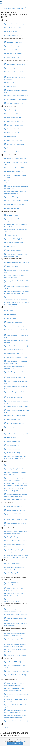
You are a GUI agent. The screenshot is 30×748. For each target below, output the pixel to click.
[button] (1, 1)
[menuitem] (1, 3)
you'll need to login (21, 741)
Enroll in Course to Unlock (15, 743)
